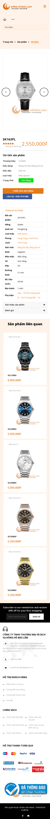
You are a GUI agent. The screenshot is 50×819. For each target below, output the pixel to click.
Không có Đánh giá (13, 146)
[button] (36, 617)
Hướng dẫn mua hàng (15, 689)
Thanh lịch (33, 238)
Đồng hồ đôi (24, 165)
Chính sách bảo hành (15, 725)
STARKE (22, 161)
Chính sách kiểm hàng (38, 733)
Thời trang (22, 242)
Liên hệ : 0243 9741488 (17, 196)
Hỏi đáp (9, 700)
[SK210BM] (25, 356)
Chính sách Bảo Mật (14, 717)
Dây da (22, 170)
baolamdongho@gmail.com (21, 667)
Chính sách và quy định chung (36, 726)
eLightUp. (25, 810)
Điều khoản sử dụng (14, 684)
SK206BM (12, 429)
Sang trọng (22, 238)
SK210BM (12, 375)
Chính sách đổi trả (13, 733)
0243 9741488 (15, 659)
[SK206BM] (25, 410)
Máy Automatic (15, 337)
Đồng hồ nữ (37, 165)
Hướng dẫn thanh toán (15, 695)
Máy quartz (24, 175)
